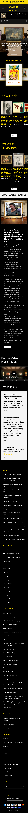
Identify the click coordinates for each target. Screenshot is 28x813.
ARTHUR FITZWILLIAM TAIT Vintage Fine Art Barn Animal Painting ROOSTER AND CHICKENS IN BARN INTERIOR (6, 172)
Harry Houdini (7, 613)
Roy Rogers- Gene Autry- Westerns (13, 595)
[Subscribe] (23, 787)
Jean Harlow (6, 591)
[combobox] (14, 21)
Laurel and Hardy (8, 599)
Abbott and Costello (8, 565)
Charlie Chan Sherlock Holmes (11, 557)
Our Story (5, 739)
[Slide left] (2, 111)
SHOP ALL (14, 53)
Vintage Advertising (8, 509)
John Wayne (6, 572)
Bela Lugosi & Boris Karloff (11, 554)
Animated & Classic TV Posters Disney (14, 526)
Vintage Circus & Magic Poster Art (13, 505)
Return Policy (6, 772)
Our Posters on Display (9, 750)
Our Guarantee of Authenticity (11, 764)
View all (14, 135)
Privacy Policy (7, 768)
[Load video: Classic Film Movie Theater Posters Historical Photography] (14, 373)
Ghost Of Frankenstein (9, 668)
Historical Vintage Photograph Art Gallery (13, 514)
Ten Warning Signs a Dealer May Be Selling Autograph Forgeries (13, 697)
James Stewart (7, 576)
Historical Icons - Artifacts (10, 624)
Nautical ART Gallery (9, 653)
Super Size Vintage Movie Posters (12, 688)
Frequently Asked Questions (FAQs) (13, 742)
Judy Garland (6, 587)
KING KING (6, 639)
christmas (6, 679)
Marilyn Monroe (7, 584)
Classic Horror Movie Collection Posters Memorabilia (12, 479)
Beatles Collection (8, 671)
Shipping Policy (7, 775)
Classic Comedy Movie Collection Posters (12, 485)
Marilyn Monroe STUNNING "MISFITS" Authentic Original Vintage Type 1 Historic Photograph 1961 (6, 120)
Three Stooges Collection (10, 664)
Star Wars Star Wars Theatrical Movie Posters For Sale (13, 644)
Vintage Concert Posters (10, 501)
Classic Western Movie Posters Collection (12, 496)
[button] (3, 7)
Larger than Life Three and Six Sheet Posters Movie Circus (13, 684)
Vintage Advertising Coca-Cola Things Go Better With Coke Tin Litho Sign (18, 119)
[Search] (24, 21)
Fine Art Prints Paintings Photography (14, 539)
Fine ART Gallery (7, 656)
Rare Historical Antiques (10, 675)
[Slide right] (25, 111)
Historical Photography (9, 617)
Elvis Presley (6, 602)
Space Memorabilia (8, 649)
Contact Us (7, 347)
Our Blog (5, 746)
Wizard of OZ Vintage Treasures (12, 632)
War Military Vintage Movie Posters (13, 522)
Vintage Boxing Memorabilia (11, 535)
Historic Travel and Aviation (11, 660)
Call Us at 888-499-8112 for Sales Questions (12, 719)
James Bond (6, 569)
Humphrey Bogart (8, 580)
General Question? (8, 728)
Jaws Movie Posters (8, 636)
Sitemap (5, 754)
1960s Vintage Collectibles (10, 692)
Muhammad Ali (7, 628)
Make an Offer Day (8, 707)
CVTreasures (16, 810)
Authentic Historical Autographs (12, 621)
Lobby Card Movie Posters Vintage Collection (13, 491)
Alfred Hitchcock (7, 550)
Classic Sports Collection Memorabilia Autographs (14, 531)
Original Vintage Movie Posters (12, 474)
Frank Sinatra (6, 561)
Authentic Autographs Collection (12, 518)
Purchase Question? (8, 724)
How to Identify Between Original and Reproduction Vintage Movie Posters (14, 703)
